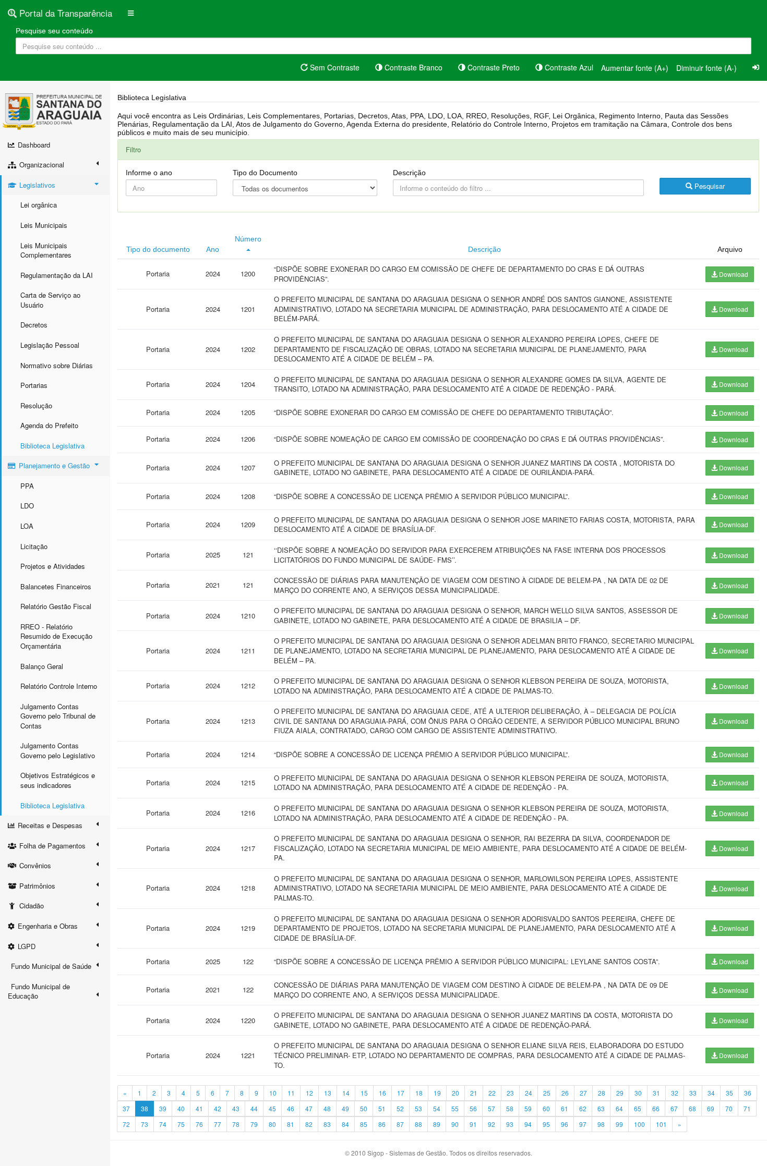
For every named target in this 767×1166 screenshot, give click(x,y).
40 (181, 1108)
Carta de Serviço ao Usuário (50, 300)
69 (710, 1108)
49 (345, 1108)
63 (601, 1108)
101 (661, 1124)
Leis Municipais (43, 225)
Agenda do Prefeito (49, 425)
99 (619, 1124)
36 (747, 1092)
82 (309, 1124)
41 (199, 1108)
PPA (27, 486)
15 (364, 1092)
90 (455, 1124)
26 (565, 1092)
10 (273, 1092)
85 (363, 1124)
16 (382, 1092)
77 (217, 1124)
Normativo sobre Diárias (56, 365)
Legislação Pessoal (49, 345)
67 (674, 1108)
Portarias (33, 385)
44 (254, 1108)
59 (528, 1108)
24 (528, 1092)
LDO (27, 506)
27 (583, 1092)
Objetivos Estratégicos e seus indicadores (57, 780)
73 (144, 1124)
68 (692, 1108)
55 (455, 1108)
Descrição (409, 172)
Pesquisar (708, 186)
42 (217, 1108)
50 (363, 1108)
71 (747, 1108)
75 (181, 1124)
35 (729, 1092)
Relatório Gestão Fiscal (55, 606)
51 (382, 1108)
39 (162, 1108)
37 (126, 1108)
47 (309, 1108)
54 (436, 1108)
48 (327, 1108)
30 (638, 1092)
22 (492, 1092)
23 (510, 1092)
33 (693, 1092)
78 (235, 1124)
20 (455, 1092)
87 (400, 1124)
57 (491, 1108)
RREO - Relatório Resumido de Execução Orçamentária (56, 636)
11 (291, 1092)
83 (327, 1124)
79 (254, 1124)
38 (144, 1108)
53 (418, 1108)
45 (272, 1108)
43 (235, 1108)
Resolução (36, 405)
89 (436, 1124)
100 (639, 1124)
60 (546, 1108)
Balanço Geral (41, 666)
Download (732, 274)
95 (546, 1124)
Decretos (33, 325)
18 (419, 1092)
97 (582, 1124)
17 (400, 1092)
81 (290, 1124)
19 (437, 1092)
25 (546, 1092)
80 (272, 1124)
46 (290, 1108)
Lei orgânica (38, 205)
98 (601, 1124)
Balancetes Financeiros (55, 586)
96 (564, 1124)
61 (564, 1108)
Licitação (33, 546)
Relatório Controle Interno (58, 686)
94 (528, 1124)
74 (162, 1124)
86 (382, 1124)
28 (601, 1092)
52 (400, 1108)
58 (509, 1108)
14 (346, 1092)
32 (674, 1092)
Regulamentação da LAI (56, 275)
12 (309, 1092)
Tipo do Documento (265, 172)
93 (509, 1124)
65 (637, 1108)
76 (199, 1124)
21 (473, 1092)
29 (620, 1092)
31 (656, 1092)
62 (582, 1108)
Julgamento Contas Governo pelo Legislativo (57, 750)
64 (619, 1108)
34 (711, 1092)
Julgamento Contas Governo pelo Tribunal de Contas (57, 716)
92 (491, 1124)
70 (729, 1108)
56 (473, 1108)
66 (656, 1108)
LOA (26, 526)
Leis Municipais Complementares (45, 250)
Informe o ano (149, 172)
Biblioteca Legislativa (52, 446)
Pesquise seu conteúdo (54, 31)
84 (345, 1124)
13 (327, 1092)
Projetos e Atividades (52, 566)
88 (418, 1124)
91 (473, 1124)
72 (126, 1124)
